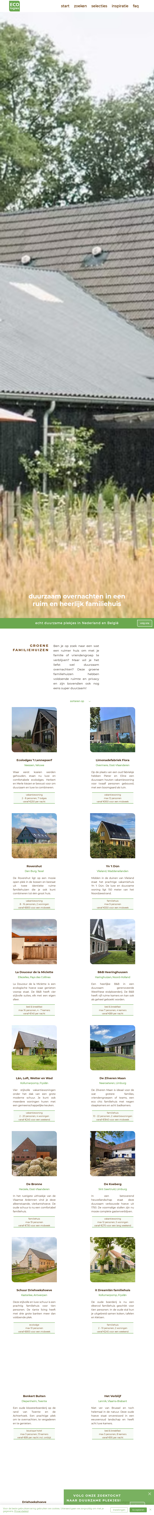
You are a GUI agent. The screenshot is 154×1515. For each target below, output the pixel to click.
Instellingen (119, 1510)
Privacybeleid (21, 1511)
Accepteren (138, 1510)
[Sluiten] (150, 1510)
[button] (144, 623)
